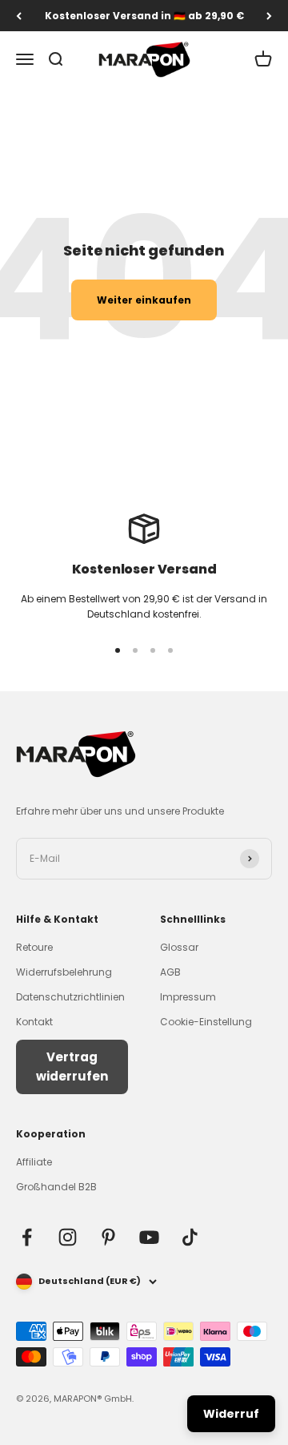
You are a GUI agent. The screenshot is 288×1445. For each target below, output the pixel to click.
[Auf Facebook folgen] (27, 1237)
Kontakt (34, 1021)
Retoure (34, 947)
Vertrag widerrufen (72, 1067)
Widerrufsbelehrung (64, 972)
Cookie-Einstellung (206, 1021)
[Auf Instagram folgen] (67, 1237)
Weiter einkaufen (144, 300)
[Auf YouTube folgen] (149, 1237)
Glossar (179, 947)
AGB (170, 972)
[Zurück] (19, 15)
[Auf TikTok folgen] (190, 1237)
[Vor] (269, 15)
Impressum (188, 997)
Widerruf (231, 1414)
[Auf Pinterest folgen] (108, 1237)
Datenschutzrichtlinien (70, 997)
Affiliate (34, 1162)
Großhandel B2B (56, 1186)
